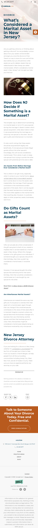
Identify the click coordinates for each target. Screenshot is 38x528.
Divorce (9, 15)
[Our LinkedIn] (24, 489)
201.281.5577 (19, 447)
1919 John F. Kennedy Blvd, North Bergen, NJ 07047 (20, 444)
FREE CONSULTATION (19, 428)
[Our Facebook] (20, 489)
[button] (35, 32)
